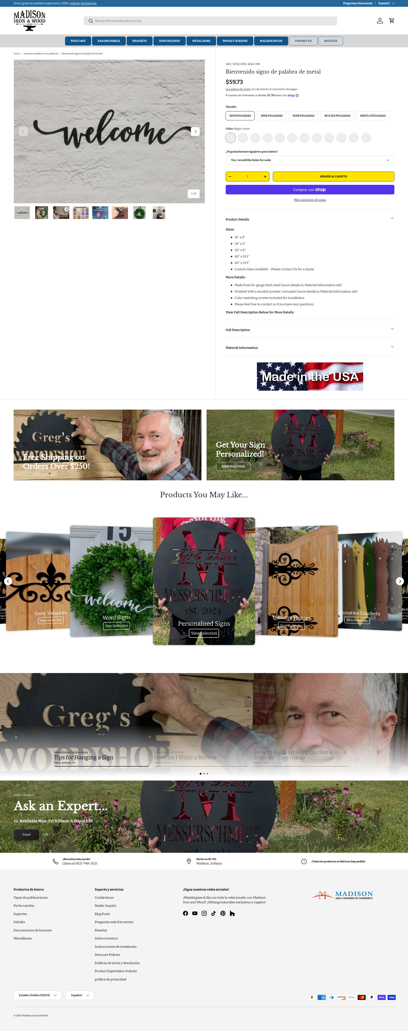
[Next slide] (400, 581)
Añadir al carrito (333, 176)
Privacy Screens (235, 40)
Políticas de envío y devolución (117, 963)
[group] (204, 725)
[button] (200, 774)
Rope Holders (169, 40)
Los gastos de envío (238, 89)
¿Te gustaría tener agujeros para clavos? (252, 151)
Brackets (139, 40)
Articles (330, 40)
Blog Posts (102, 914)
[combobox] (210, 20)
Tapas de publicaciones (31, 897)
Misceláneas (23, 938)
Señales (19, 922)
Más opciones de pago (310, 200)
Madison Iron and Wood (35, 1015)
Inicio (17, 53)
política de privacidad (110, 979)
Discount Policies (107, 955)
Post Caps (78, 40)
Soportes (20, 914)
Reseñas (101, 930)
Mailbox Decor (271, 40)
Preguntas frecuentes (358, 3)
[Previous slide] (8, 581)
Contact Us (303, 40)
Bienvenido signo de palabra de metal (82, 53)
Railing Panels (109, 40)
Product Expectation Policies (116, 971)
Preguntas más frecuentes (114, 922)
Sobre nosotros (106, 938)
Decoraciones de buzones (33, 930)
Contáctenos (104, 897)
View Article (62, 763)
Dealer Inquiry (105, 906)
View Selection (233, 466)
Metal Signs (201, 40)
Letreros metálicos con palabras (41, 53)
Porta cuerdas (24, 906)
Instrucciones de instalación (116, 947)
